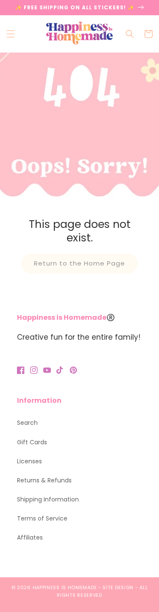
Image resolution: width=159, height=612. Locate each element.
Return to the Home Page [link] (79, 263)
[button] (10, 34)
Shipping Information (48, 499)
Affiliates (30, 537)
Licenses (29, 461)
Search (27, 422)
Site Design (118, 587)
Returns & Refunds (44, 480)
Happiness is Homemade (65, 587)
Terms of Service (42, 518)
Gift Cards (32, 442)
